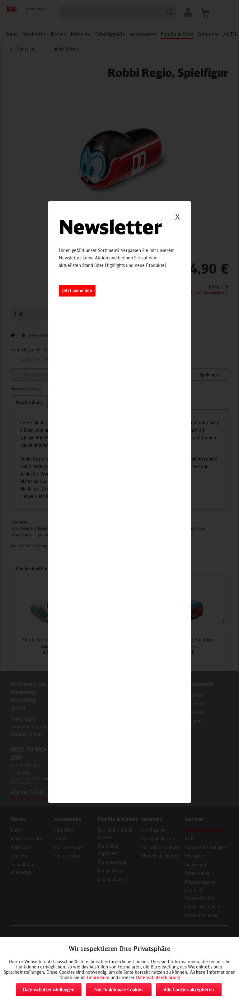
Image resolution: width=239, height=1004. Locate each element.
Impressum (98, 977)
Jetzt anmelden (77, 290)
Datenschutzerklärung (158, 977)
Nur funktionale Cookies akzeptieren (118, 991)
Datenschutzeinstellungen (48, 989)
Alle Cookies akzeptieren (189, 989)
